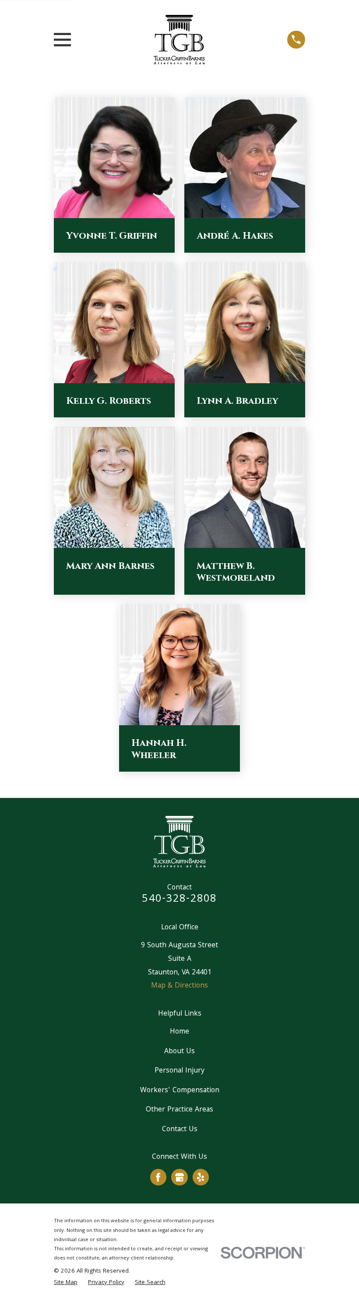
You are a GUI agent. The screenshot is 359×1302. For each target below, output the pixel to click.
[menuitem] (65, 1283)
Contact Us (179, 1130)
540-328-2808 (179, 899)
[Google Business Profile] (179, 1177)
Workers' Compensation (179, 1091)
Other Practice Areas (179, 1110)
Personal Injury (179, 1071)
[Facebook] (158, 1177)
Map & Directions (179, 986)
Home (179, 1032)
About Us (179, 1052)
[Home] (179, 39)
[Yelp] (200, 1177)
